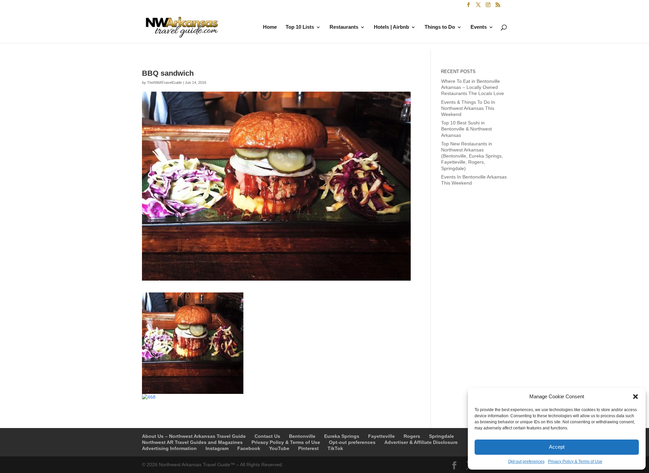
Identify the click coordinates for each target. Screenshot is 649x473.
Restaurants (344, 27)
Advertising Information (169, 448)
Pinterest (308, 448)
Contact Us (267, 436)
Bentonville (302, 436)
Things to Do (440, 27)
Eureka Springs (341, 436)
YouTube (279, 448)
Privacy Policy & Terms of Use (575, 461)
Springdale (441, 436)
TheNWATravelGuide (164, 82)
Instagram (217, 448)
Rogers (412, 436)
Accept (556, 447)
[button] (635, 396)
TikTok (335, 448)
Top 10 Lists (300, 27)
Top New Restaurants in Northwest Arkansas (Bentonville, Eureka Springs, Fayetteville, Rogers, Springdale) (472, 156)
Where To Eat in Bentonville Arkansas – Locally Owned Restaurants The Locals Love (472, 87)
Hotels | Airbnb (391, 27)
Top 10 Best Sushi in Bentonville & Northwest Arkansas (466, 129)
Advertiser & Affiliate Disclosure (421, 442)
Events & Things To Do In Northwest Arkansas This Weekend (468, 108)
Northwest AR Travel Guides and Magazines (192, 442)
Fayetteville (381, 436)
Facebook (248, 448)
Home (270, 27)
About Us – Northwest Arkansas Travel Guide (194, 436)
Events (479, 27)
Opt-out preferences (526, 461)
